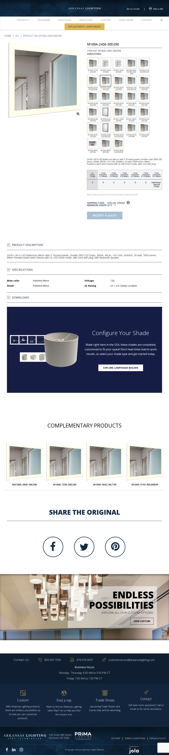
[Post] (25, 461)
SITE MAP (115, 738)
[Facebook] (53, 547)
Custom (106, 20)
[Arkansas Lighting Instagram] (21, 750)
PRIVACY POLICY (158, 738)
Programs (43, 20)
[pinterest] (115, 547)
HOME (7, 35)
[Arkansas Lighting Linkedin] (14, 750)
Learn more (125, 20)
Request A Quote (105, 215)
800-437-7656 (53, 660)
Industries (86, 20)
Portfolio (64, 20)
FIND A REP (158, 9)
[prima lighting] (84, 736)
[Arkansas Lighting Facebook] (7, 750)
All (17, 35)
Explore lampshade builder (120, 367)
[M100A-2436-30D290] (44, 80)
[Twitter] (84, 547)
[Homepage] (84, 6)
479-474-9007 (85, 660)
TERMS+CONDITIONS (135, 738)
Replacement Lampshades (84, 26)
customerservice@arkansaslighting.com (131, 660)
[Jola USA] (146, 749)
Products (23, 20)
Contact (146, 20)
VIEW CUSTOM (142, 621)
